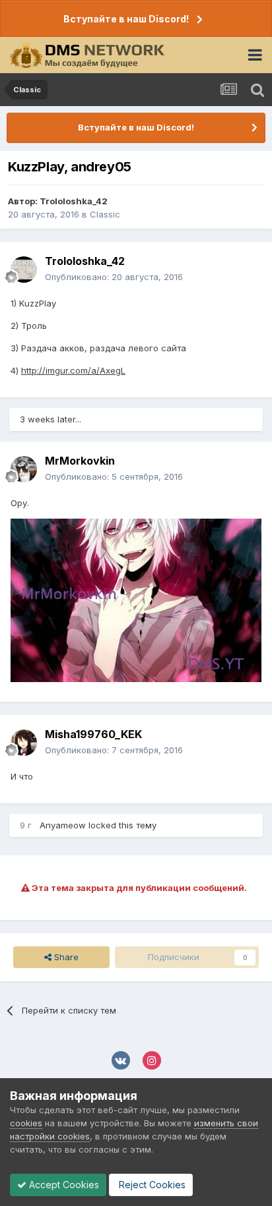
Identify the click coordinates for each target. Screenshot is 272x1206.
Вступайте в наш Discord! (126, 18)
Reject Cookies (151, 1184)
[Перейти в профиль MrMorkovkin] (24, 469)
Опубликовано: (114, 277)
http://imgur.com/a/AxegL (73, 370)
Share (65, 957)
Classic (105, 214)
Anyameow (63, 825)
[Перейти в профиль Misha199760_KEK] (24, 743)
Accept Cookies (62, 1184)
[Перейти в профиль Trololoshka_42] (24, 269)
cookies (26, 1123)
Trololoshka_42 (74, 201)
